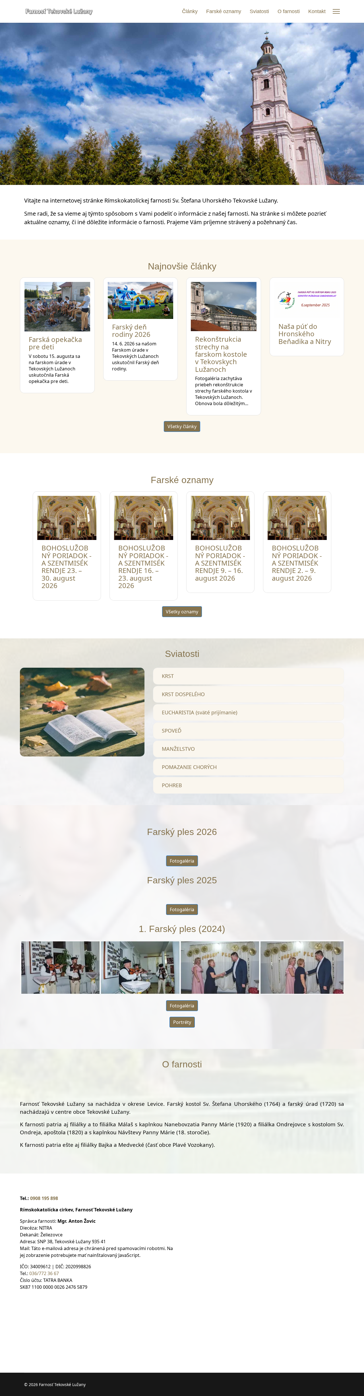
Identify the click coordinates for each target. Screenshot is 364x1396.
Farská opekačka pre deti (55, 343)
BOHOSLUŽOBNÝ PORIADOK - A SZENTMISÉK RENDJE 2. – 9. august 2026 (297, 563)
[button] (248, 676)
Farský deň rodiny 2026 (131, 330)
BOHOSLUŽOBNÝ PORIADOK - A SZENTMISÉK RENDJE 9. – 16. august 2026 (220, 563)
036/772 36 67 (44, 1273)
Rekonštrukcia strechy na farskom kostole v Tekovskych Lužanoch (221, 354)
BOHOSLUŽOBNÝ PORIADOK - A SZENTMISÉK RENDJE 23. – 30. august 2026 (67, 566)
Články (190, 11)
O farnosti (289, 11)
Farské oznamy (223, 11)
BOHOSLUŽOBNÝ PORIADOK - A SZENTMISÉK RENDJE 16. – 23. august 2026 (143, 566)
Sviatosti (259, 11)
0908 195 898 (44, 1198)
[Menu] (336, 11)
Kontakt (317, 11)
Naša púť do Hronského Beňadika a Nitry (304, 333)
